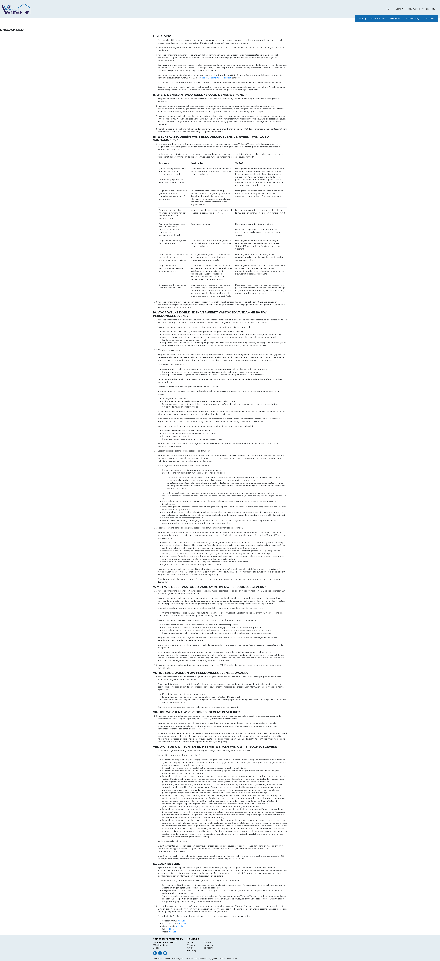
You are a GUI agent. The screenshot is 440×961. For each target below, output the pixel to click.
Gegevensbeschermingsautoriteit (215, 78)
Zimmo (234, 959)
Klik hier (181, 921)
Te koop (362, 19)
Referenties (429, 19)
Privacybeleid (179, 959)
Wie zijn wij (395, 19)
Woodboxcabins (378, 19)
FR (437, 9)
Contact (399, 9)
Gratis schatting (412, 19)
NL (433, 9)
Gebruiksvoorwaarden (162, 959)
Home (387, 9)
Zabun (228, 959)
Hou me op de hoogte (418, 9)
